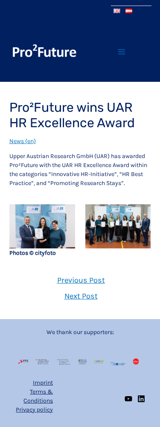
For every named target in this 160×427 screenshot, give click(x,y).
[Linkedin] (141, 399)
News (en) (22, 141)
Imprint (43, 382)
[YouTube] (128, 399)
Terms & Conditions (38, 396)
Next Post (81, 296)
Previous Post (81, 280)
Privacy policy (34, 409)
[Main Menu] (121, 51)
